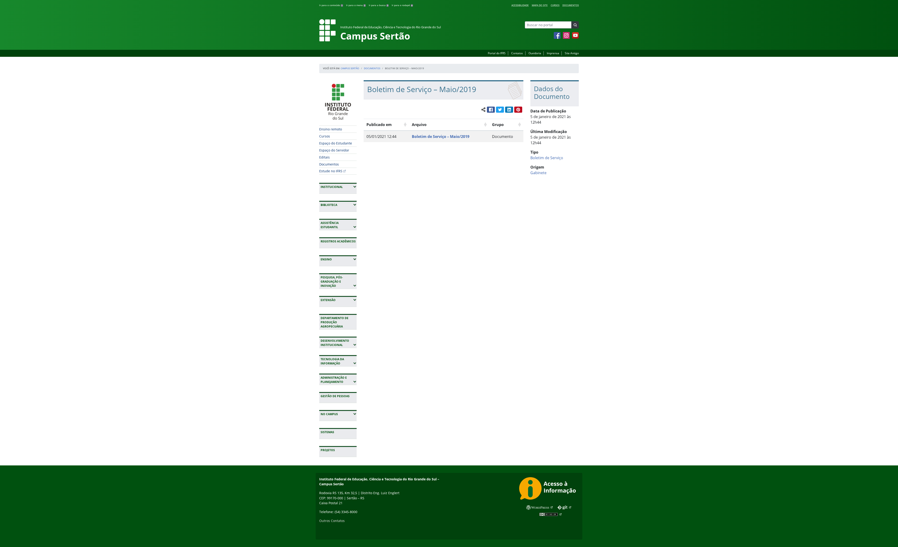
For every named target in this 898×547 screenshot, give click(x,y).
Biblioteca (339, 205)
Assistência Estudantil (339, 225)
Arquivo (419, 124)
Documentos (570, 5)
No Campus (339, 414)
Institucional (339, 187)
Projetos (328, 450)
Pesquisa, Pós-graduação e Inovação (339, 281)
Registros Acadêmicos (338, 241)
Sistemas (327, 432)
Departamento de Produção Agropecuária (334, 322)
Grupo (498, 124)
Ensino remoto (330, 129)
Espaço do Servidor (334, 150)
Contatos (517, 53)
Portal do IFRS (497, 53)
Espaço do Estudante (335, 143)
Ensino (339, 259)
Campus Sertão (350, 68)
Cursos (555, 5)
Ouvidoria (535, 53)
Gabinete (538, 172)
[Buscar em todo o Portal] (575, 25)
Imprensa (553, 53)
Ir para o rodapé (402, 5)
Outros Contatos (332, 520)
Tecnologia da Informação (339, 361)
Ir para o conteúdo (330, 5)
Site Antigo (572, 53)
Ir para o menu (355, 5)
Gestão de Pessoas (335, 396)
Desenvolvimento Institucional (339, 343)
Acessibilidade (520, 5)
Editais (324, 157)
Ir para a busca (378, 5)
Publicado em (379, 124)
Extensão (339, 300)
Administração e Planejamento (339, 380)
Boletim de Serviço (546, 157)
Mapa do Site (540, 5)
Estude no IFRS (330, 171)
